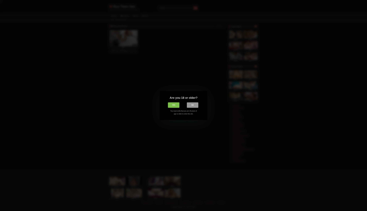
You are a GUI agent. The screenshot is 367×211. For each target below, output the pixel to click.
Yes (173, 105)
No (192, 105)
